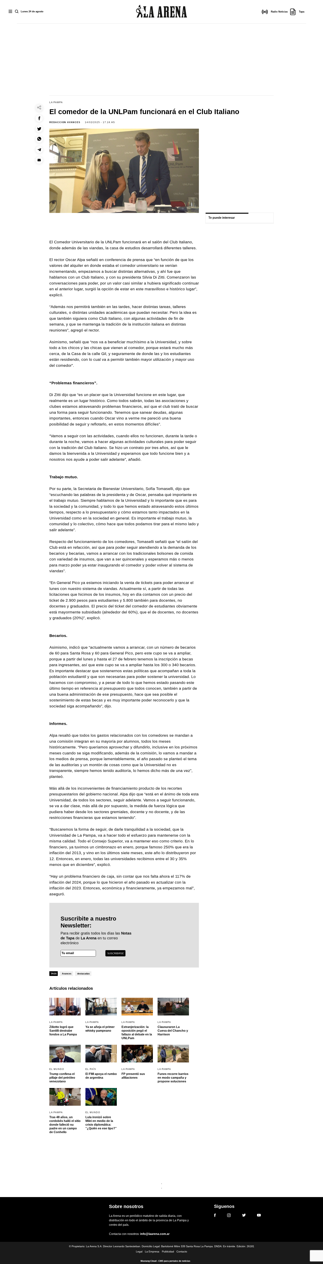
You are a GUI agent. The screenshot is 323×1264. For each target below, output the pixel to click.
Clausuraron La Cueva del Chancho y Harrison (173, 1030)
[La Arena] (161, 12)
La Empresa (152, 1251)
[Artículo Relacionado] (65, 1006)
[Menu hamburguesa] (10, 12)
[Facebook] (215, 1215)
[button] (39, 118)
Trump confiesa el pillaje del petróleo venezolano (62, 1077)
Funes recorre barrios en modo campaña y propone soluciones (173, 1077)
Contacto (181, 1251)
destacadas (83, 973)
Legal (139, 1251)
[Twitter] (244, 1215)
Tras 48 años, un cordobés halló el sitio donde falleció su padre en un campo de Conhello (65, 1125)
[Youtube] (259, 1215)
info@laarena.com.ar (155, 1233)
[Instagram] (229, 1215)
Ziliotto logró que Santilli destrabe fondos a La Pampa (63, 1030)
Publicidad (168, 1251)
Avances (66, 973)
